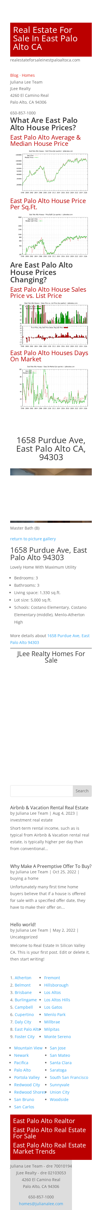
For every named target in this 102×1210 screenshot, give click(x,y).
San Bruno (24, 1099)
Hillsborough (56, 985)
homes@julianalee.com (41, 1203)
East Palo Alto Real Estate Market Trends (49, 1148)
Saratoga (58, 1070)
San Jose (58, 1048)
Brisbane (23, 992)
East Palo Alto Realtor (44, 1120)
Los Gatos (53, 1007)
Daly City (23, 1022)
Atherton (23, 977)
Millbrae (52, 1022)
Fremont (52, 977)
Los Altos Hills (57, 999)
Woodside (59, 1099)
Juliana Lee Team (32, 813)
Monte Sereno (57, 1036)
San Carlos (24, 1106)
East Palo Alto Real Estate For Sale (49, 1132)
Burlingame (26, 999)
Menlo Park (54, 1014)
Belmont (23, 985)
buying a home (24, 878)
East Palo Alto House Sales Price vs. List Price (48, 292)
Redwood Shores (30, 1092)
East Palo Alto (27, 1029)
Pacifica (21, 1062)
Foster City (25, 1036)
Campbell (24, 1007)
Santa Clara (61, 1062)
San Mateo (60, 1055)
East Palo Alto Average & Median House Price (45, 140)
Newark (21, 1055)
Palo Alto (22, 1070)
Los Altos (52, 992)
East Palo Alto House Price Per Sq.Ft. (48, 203)
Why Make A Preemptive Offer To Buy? (51, 866)
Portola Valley (27, 1077)
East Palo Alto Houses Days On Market (49, 355)
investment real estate (31, 820)
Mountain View (28, 1048)
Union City (59, 1092)
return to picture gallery (33, 538)
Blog (14, 75)
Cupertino (24, 1014)
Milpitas (52, 1029)
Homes (28, 75)
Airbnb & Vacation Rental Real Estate (49, 807)
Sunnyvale (59, 1084)
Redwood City (27, 1084)
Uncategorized (24, 937)
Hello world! (23, 924)
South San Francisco (69, 1077)
